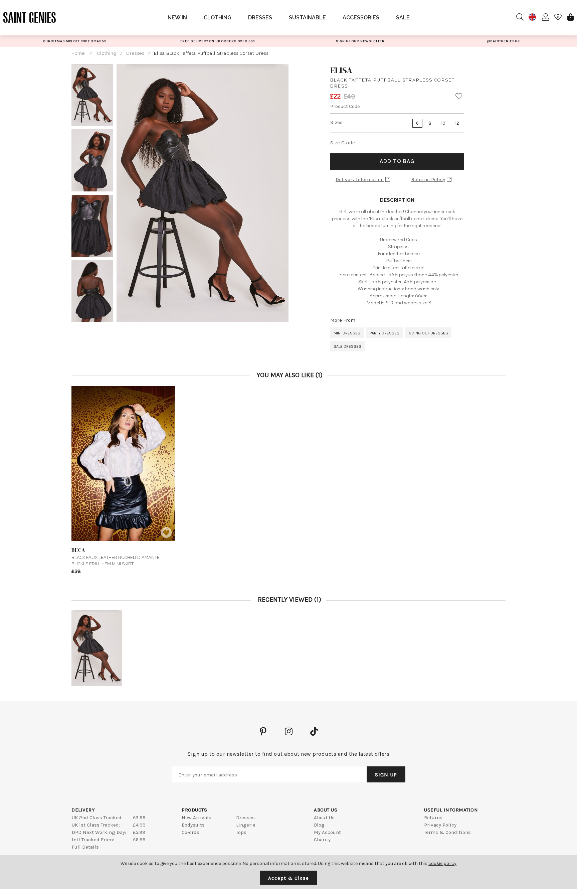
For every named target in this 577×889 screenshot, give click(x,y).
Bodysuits (193, 825)
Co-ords (190, 832)
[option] (74, 41)
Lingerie (245, 825)
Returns (433, 817)
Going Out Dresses (428, 333)
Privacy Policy (440, 825)
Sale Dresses (347, 346)
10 (443, 123)
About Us (324, 817)
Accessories (361, 17)
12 (457, 123)
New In (177, 17)
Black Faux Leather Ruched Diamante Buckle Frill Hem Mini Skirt (115, 556)
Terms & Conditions (447, 832)
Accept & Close (288, 878)
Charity (322, 840)
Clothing (217, 17)
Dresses (260, 17)
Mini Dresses (347, 333)
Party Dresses (384, 333)
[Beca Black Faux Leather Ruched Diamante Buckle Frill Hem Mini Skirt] (123, 463)
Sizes (336, 122)
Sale (403, 17)
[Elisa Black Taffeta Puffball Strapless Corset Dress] (96, 648)
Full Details (85, 847)
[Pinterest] (263, 731)
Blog (319, 825)
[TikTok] (314, 731)
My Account (327, 832)
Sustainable (307, 17)
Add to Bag (397, 161)
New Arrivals (196, 817)
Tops (241, 832)
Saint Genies (29, 17)
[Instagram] (288, 731)
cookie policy (442, 863)
